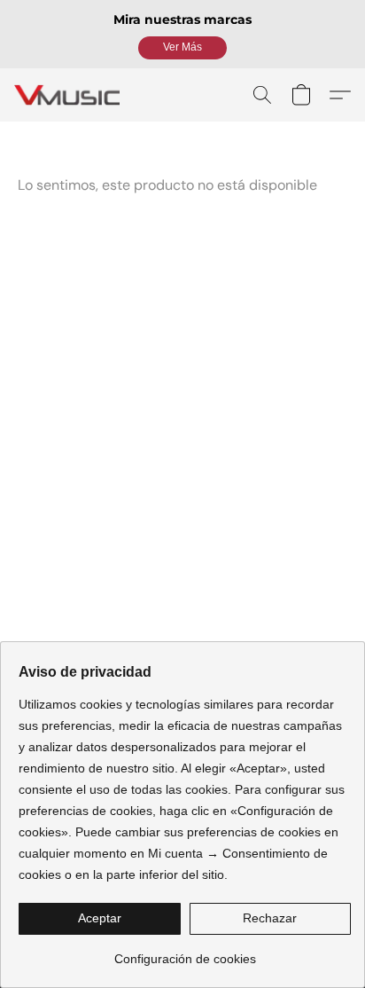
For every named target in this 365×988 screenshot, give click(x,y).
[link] (185, 952)
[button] (182, 47)
